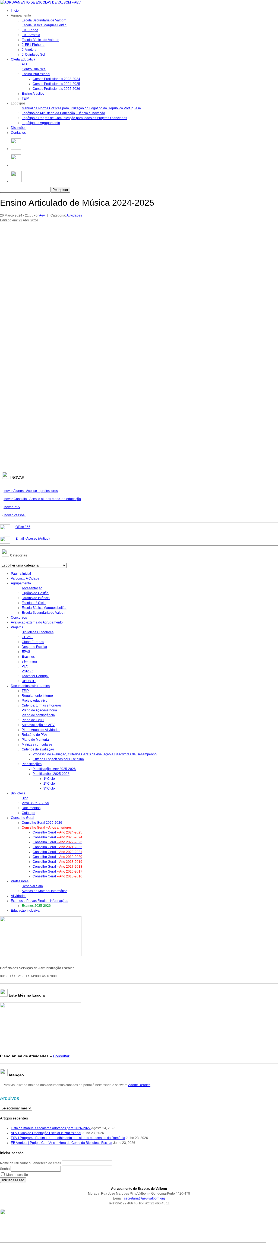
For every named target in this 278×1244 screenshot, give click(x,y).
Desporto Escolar (34, 647)
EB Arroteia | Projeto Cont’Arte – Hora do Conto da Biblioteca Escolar (61, 1143)
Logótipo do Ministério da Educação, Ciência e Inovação (63, 113)
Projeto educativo (35, 700)
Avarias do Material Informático (44, 891)
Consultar (61, 1056)
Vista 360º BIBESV (35, 803)
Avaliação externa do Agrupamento (37, 622)
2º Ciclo (49, 783)
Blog (25, 798)
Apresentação (32, 588)
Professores (20, 881)
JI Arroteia (29, 50)
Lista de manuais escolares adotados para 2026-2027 (51, 1128)
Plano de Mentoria (35, 740)
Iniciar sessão (13, 1180)
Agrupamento (21, 583)
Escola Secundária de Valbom (44, 20)
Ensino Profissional (36, 74)
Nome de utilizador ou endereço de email (30, 1163)
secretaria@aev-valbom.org (144, 1198)
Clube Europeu (33, 642)
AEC (25, 64)
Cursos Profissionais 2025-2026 (56, 89)
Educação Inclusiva (25, 910)
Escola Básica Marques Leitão (44, 25)
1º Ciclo (49, 779)
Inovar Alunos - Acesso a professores (31, 491)
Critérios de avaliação (38, 749)
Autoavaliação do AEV (38, 725)
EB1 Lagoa (30, 30)
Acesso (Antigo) (32, 538)
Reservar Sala (32, 886)
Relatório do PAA (34, 735)
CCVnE (27, 637)
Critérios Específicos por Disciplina (58, 759)
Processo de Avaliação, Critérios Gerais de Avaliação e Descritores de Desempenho (95, 754)
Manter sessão (17, 1175)
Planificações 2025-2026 (51, 774)
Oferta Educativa (23, 59)
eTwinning (29, 661)
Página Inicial (21, 573)
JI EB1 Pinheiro (33, 45)
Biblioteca (18, 793)
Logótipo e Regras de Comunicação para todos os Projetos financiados (74, 118)
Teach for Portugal (35, 676)
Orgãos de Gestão (35, 593)
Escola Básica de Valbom (40, 40)
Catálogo (28, 813)
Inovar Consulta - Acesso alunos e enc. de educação (42, 499)
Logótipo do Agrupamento (41, 123)
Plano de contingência (38, 715)
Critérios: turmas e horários (42, 705)
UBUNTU (29, 681)
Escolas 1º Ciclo (34, 603)
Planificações (32, 764)
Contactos (18, 133)
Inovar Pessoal (15, 515)
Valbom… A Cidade (25, 578)
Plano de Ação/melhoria (39, 710)
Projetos (17, 627)
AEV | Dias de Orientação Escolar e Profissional (46, 1133)
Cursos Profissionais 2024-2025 (56, 84)
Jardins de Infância (36, 598)
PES (25, 666)
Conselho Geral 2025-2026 (42, 823)
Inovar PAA (12, 507)
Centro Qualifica (34, 69)
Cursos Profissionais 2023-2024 (56, 79)
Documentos (31, 808)
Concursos (19, 617)
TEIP (25, 98)
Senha (5, 1169)
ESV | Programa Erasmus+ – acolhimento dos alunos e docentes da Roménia (68, 1138)
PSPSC (27, 671)
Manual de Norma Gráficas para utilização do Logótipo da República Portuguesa (81, 108)
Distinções (18, 128)
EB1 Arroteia (31, 35)
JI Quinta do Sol (33, 54)
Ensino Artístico (33, 94)
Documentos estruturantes (30, 686)
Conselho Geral (22, 818)
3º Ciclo (49, 788)
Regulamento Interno (37, 696)
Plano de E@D (33, 720)
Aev (42, 215)
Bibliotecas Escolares (37, 632)
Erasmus (28, 656)
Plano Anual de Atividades (41, 730)
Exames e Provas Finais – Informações (39, 901)
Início (15, 10)
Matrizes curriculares (37, 744)
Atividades (74, 215)
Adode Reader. (139, 1085)
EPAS (26, 652)
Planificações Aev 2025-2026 (54, 769)
